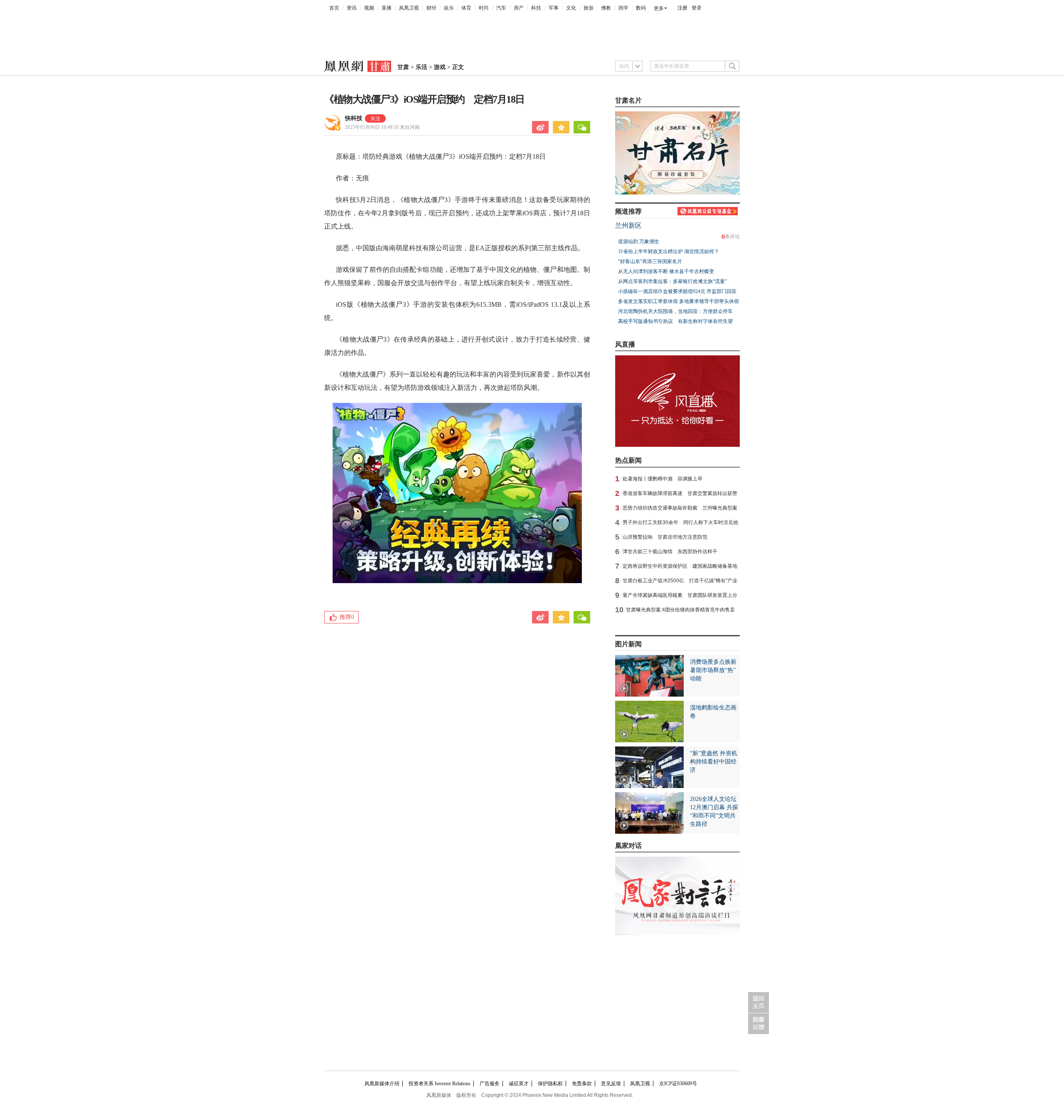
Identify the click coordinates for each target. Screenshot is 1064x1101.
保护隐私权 (550, 1083)
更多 (659, 8)
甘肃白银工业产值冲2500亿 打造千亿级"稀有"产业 (680, 581)
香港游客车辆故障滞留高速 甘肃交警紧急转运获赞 (680, 493)
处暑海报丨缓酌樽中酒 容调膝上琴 (662, 479)
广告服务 (490, 1083)
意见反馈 (611, 1083)
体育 (466, 8)
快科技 (353, 118)
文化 (571, 8)
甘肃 (403, 67)
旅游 (589, 8)
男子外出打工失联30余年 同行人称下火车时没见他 (680, 522)
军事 (554, 8)
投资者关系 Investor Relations (439, 1083)
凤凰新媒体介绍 (382, 1083)
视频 (369, 8)
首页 (334, 8)
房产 (519, 8)
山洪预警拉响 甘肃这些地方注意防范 (665, 537)
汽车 (501, 8)
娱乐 (449, 8)
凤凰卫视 (409, 8)
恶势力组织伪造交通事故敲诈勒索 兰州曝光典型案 (680, 508)
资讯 (352, 8)
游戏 (440, 67)
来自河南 (382, 127)
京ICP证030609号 (678, 1083)
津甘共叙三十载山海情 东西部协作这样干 (670, 551)
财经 (431, 8)
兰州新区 (628, 225)
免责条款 (582, 1083)
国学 (623, 8)
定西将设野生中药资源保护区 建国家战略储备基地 (680, 566)
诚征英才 (519, 1083)
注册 (682, 8)
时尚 (484, 8)
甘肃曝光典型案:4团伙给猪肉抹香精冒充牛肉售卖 (680, 610)
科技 (536, 8)
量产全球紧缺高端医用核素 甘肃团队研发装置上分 (680, 595)
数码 (641, 8)
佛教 (606, 8)
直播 (387, 8)
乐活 (421, 67)
